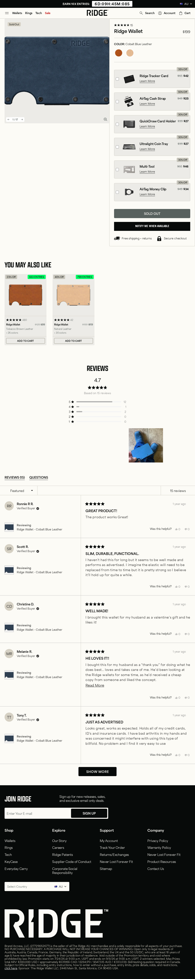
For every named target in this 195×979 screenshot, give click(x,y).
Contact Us (155, 868)
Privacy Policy (157, 840)
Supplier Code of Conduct (71, 861)
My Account (109, 840)
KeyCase (11, 861)
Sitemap (106, 868)
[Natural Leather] (129, 52)
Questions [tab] (38, 477)
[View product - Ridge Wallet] (25, 309)
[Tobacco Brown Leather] (118, 52)
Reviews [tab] (15, 477)
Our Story (59, 840)
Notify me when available (152, 226)
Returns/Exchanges (114, 854)
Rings (9, 847)
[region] (146, 445)
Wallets (10, 840)
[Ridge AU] (97, 13)
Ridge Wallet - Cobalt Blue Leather (39, 529)
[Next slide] (21, 119)
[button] (146, 13)
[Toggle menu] (7, 13)
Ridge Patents (62, 854)
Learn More (147, 81)
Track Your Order (112, 847)
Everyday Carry (16, 868)
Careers (58, 847)
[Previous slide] (8, 119)
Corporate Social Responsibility (64, 870)
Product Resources (161, 861)
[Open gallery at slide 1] (105, 119)
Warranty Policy (159, 847)
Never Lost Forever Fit (116, 861)
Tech (8, 854)
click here (11, 968)
